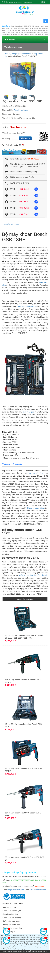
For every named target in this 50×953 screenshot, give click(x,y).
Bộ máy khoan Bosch (26, 306)
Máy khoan (26, 53)
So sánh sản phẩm (10, 145)
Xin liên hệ (18, 127)
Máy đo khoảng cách (10, 943)
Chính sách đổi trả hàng (12, 918)
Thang (11, 947)
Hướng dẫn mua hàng (11, 921)
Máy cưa (16, 939)
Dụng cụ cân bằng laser (25, 943)
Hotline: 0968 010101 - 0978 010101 (20, 2)
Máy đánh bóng (24, 939)
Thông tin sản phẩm (10, 224)
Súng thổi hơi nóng (12, 941)
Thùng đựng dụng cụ (21, 949)
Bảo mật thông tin (9, 907)
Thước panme (21, 945)
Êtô (22, 937)
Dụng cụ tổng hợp (14, 937)
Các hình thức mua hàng (12, 928)
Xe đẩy (12, 949)
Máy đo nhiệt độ (38, 943)
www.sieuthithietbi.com (38, 890)
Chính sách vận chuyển (12, 911)
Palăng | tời (6, 949)
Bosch (16, 110)
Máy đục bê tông (35, 939)
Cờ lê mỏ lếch (32, 935)
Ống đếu (29, 937)
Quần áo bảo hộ (18, 947)
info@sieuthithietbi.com (15, 890)
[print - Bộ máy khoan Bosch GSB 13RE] (20, 144)
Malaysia (24, 110)
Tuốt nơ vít (36, 937)
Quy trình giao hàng (10, 914)
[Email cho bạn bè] (23, 144)
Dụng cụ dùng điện (12, 53)
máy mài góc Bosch (36, 473)
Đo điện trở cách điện (33, 941)
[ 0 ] (44, 2)
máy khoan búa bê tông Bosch (33, 575)
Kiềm (24, 937)
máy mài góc (28, 412)
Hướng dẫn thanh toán (11, 925)
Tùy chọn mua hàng (13, 47)
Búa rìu (21, 935)
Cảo (26, 935)
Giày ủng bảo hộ (40, 947)
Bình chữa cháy (31, 945)
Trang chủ (10, 39)
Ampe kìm (22, 941)
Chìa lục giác (15, 935)
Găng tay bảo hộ (29, 947)
